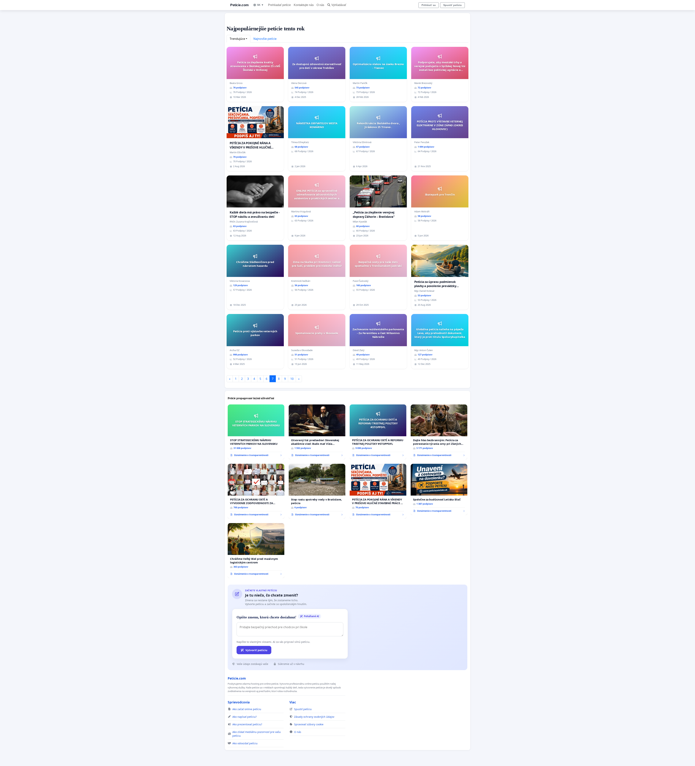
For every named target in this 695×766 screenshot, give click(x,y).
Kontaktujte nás (304, 5)
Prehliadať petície (279, 5)
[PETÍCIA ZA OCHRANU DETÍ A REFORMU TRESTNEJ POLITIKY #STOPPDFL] (378, 431)
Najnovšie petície (265, 39)
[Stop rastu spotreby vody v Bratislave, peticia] (317, 491)
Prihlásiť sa (429, 5)
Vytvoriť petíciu (256, 650)
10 (292, 379)
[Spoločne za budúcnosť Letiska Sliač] (439, 489)
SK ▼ (260, 4)
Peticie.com (239, 5)
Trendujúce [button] (237, 39)
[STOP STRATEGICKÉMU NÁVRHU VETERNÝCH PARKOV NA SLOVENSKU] (256, 431)
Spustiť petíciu (452, 5)
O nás (320, 5)
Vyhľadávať (338, 5)
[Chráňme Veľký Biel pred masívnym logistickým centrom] (256, 550)
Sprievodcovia (239, 702)
